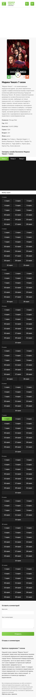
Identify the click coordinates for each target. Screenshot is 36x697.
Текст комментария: (7, 617)
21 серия (29, 260)
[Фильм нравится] (9, 77)
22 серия (10, 265)
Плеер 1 (4, 159)
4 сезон (4, 306)
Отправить (18, 634)
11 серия (18, 215)
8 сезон (4, 456)
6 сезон (4, 383)
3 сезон (4, 270)
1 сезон (4, 197)
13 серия (7, 219)
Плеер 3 (21, 159)
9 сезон (4, 497)
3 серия (29, 201)
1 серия (7, 201)
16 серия (7, 224)
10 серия (7, 215)
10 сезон (4, 524)
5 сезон (4, 347)
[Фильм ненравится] (27, 77)
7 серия (7, 210)
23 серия (26, 265)
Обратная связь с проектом (9, 694)
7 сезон (4, 415)
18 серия (29, 224)
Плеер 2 (13, 159)
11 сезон (4, 565)
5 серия (18, 205)
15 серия (29, 219)
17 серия (18, 224)
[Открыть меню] (32, 3)
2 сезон (4, 229)
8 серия (18, 210)
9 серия (29, 210)
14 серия (18, 219)
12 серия (29, 215)
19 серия (7, 260)
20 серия (18, 260)
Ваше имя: (5, 609)
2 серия (18, 201)
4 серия (7, 205)
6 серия (29, 205)
